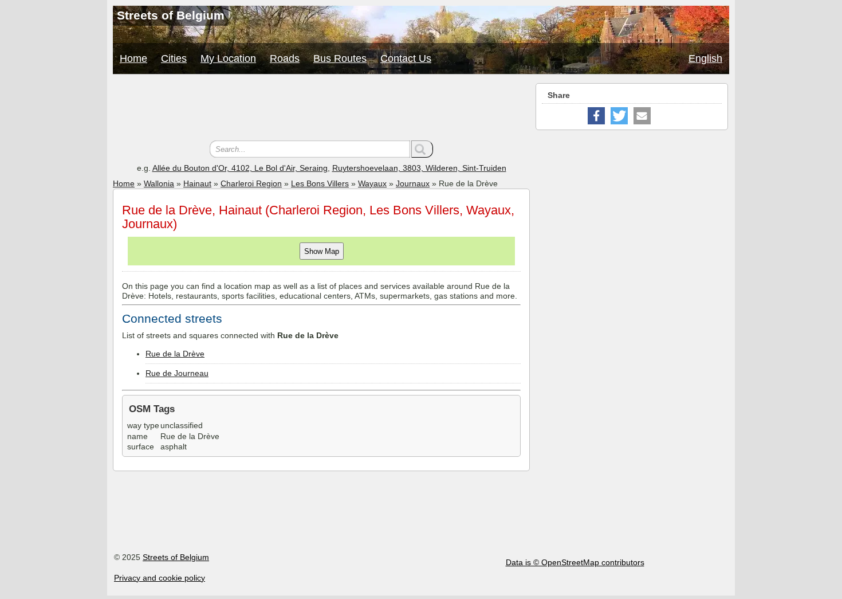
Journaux (413, 183)
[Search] (422, 149)
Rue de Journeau (176, 373)
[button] (596, 115)
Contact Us (405, 58)
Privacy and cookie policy (159, 577)
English (705, 58)
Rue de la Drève (174, 353)
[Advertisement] (321, 109)
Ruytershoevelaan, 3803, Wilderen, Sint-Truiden (419, 168)
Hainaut (197, 183)
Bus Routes (340, 58)
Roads (285, 58)
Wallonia (159, 183)
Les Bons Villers (320, 183)
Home (133, 58)
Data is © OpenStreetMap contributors (575, 562)
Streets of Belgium (176, 557)
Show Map (321, 251)
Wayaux (372, 183)
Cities (174, 58)
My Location (228, 58)
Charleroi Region (251, 183)
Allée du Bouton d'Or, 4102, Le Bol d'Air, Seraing (240, 168)
